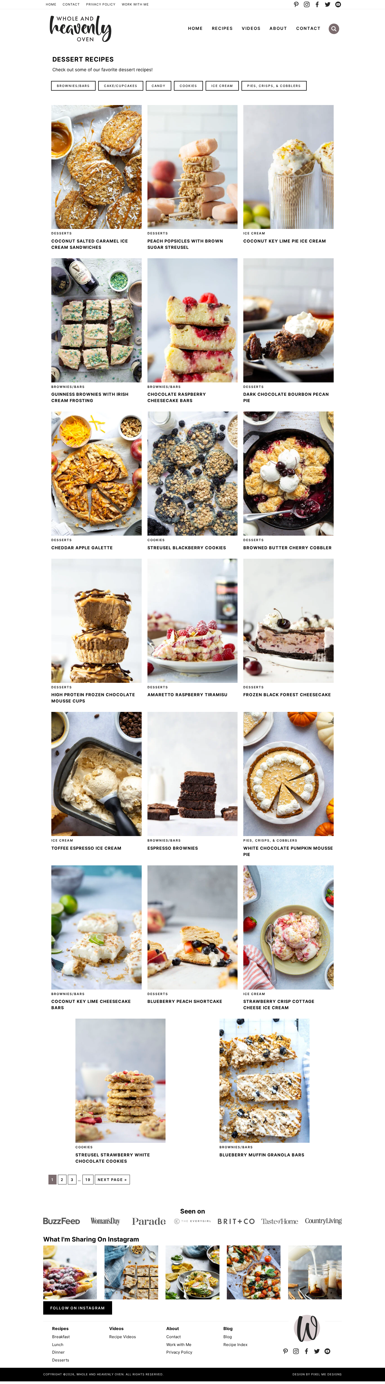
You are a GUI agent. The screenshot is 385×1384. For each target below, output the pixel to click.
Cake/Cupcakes (121, 86)
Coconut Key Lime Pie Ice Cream (284, 241)
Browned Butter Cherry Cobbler (287, 547)
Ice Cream (222, 86)
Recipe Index (235, 1344)
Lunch (57, 1344)
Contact (71, 4)
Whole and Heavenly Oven (80, 29)
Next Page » (112, 1179)
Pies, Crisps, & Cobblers (274, 86)
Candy (159, 86)
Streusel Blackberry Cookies (186, 547)
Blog (227, 1336)
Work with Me (178, 1344)
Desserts (61, 233)
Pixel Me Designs (326, 1374)
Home (51, 4)
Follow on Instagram (77, 1308)
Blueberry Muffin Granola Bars (261, 1154)
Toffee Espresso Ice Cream (86, 848)
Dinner (58, 1352)
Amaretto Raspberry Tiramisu (187, 694)
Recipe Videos (122, 1336)
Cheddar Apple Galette (82, 547)
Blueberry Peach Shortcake (184, 1001)
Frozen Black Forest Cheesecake (287, 694)
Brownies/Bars (73, 86)
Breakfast (61, 1336)
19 (88, 1179)
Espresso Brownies (172, 848)
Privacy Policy (101, 4)
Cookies (188, 86)
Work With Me (135, 4)
